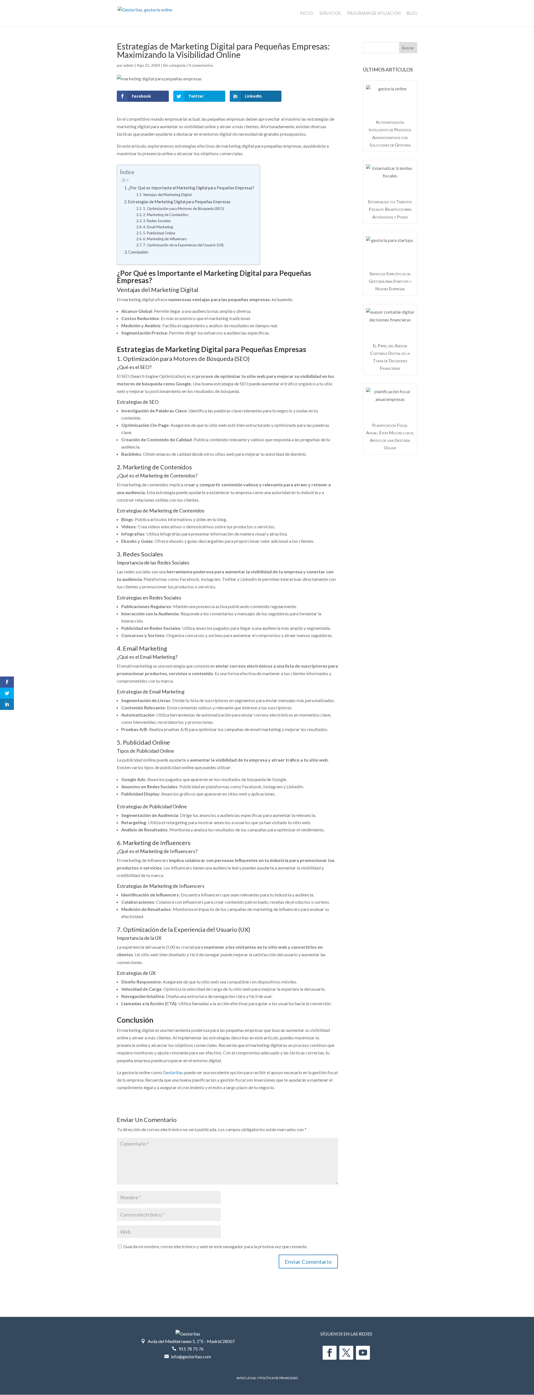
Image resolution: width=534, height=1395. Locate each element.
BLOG (412, 13)
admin (128, 65)
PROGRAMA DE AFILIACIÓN (373, 13)
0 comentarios (201, 65)
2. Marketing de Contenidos (165, 214)
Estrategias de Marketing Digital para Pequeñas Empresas (179, 201)
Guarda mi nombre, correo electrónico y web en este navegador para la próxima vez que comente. (215, 1246)
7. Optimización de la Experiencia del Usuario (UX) (183, 245)
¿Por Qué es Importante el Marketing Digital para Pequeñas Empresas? (191, 187)
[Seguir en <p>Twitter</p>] (346, 1353)
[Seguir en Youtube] (363, 1353)
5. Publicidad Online (159, 233)
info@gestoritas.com (191, 1356)
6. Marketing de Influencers (165, 239)
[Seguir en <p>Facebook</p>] (330, 1353)
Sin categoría (174, 65)
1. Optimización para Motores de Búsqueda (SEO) (183, 208)
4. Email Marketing (158, 227)
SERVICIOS (330, 13)
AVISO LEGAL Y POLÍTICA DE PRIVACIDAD (267, 1378)
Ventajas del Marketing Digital (167, 194)
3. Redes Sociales (157, 221)
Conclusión (138, 252)
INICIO (306, 13)
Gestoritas (173, 1072)
